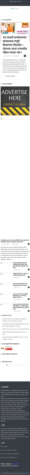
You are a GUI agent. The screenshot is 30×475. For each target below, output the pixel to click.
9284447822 (8, 466)
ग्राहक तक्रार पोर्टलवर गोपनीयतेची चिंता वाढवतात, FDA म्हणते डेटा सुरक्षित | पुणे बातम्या (20, 295)
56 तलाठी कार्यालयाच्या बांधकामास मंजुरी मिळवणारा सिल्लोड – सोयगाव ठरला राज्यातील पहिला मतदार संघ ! (15, 45)
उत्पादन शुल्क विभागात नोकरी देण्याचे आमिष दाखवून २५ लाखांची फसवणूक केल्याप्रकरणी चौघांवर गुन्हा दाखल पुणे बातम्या (21, 307)
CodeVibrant (24, 473)
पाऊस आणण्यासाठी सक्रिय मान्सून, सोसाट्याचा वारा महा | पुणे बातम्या (20, 284)
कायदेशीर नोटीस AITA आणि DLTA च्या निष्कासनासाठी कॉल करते (21, 274)
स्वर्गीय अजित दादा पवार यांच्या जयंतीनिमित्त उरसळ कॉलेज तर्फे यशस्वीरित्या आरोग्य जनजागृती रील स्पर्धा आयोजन (15, 241)
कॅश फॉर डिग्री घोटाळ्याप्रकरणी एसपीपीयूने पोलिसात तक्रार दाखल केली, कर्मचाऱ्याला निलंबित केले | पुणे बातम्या (20, 265)
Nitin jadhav (16, 56)
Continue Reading (10, 76)
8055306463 (15, 466)
